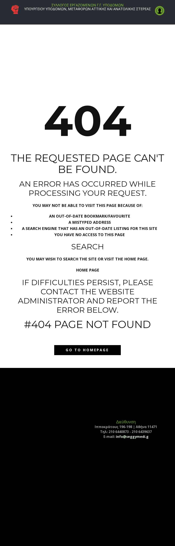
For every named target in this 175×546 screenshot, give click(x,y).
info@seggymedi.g (132, 436)
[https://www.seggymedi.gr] (15, 10)
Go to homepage (87, 350)
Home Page (87, 270)
